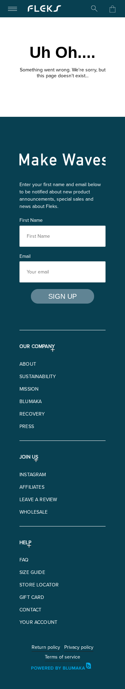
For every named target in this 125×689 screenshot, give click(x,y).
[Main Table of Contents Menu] (12, 8)
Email (25, 256)
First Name (31, 220)
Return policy (46, 648)
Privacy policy (78, 648)
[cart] (112, 9)
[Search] (94, 8)
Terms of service (62, 657)
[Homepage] (44, 8)
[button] (27, 364)
